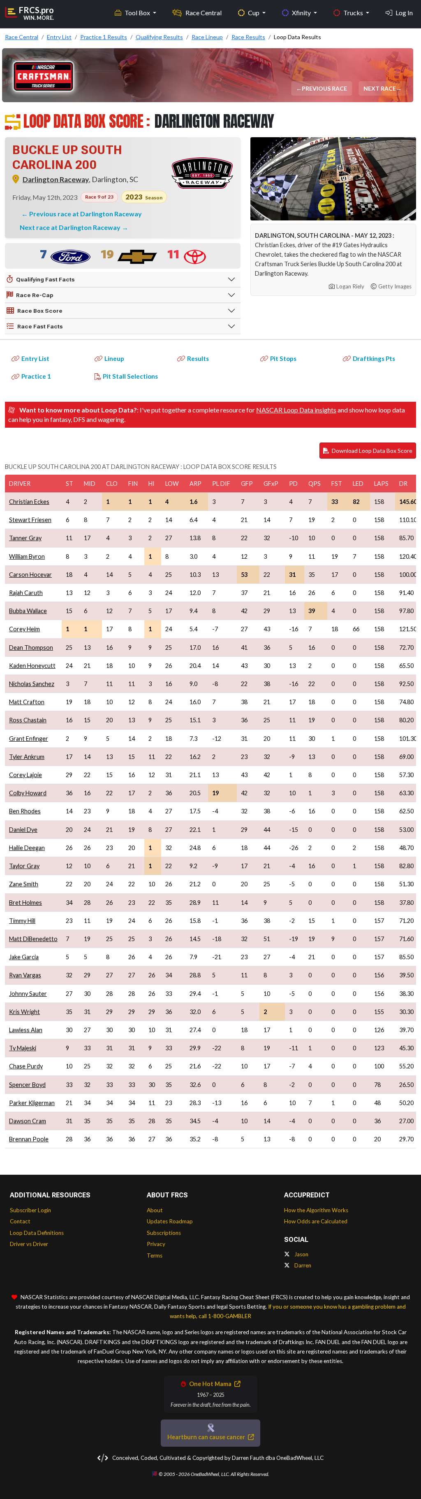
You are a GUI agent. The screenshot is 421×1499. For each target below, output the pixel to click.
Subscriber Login (30, 1210)
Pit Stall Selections (130, 376)
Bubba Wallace (28, 610)
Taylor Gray (24, 865)
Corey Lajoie (25, 774)
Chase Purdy (26, 1066)
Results (198, 358)
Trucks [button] (353, 12)
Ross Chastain (27, 720)
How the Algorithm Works (316, 1210)
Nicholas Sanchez (31, 683)
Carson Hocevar (30, 574)
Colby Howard (27, 792)
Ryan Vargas (25, 975)
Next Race (380, 88)
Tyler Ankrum (26, 756)
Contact (20, 1221)
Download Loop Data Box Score (371, 450)
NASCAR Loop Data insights (296, 410)
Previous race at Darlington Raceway (85, 214)
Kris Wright (24, 1011)
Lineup (114, 358)
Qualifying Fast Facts (45, 279)
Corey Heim (24, 628)
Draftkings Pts (374, 358)
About (155, 1210)
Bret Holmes (25, 902)
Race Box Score (39, 310)
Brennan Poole (29, 1139)
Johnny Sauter (28, 993)
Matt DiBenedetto (33, 938)
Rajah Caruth (26, 592)
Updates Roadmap (170, 1221)
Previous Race (325, 88)
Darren (302, 1265)
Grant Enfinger (28, 738)
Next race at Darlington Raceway (71, 227)
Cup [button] (254, 12)
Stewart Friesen (30, 519)
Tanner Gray (25, 537)
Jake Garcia (24, 956)
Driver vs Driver (29, 1244)
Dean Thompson (31, 647)
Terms (154, 1255)
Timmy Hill (22, 920)
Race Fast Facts (40, 326)
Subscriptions (164, 1233)
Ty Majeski (22, 1048)
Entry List (35, 358)
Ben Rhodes (25, 811)
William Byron (27, 556)
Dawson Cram (27, 1120)
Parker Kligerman (32, 1102)
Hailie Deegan (27, 847)
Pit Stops (283, 358)
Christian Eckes (29, 501)
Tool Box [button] (138, 12)
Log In (404, 12)
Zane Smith (23, 884)
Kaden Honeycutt (32, 665)
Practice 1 (36, 376)
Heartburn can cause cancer (206, 1436)
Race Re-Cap (34, 295)
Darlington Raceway (56, 179)
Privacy (156, 1244)
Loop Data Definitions (37, 1233)
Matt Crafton (26, 701)
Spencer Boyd (27, 1084)
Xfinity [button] (302, 12)
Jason (300, 1254)
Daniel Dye (23, 829)
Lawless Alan (25, 1029)
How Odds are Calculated (315, 1221)
